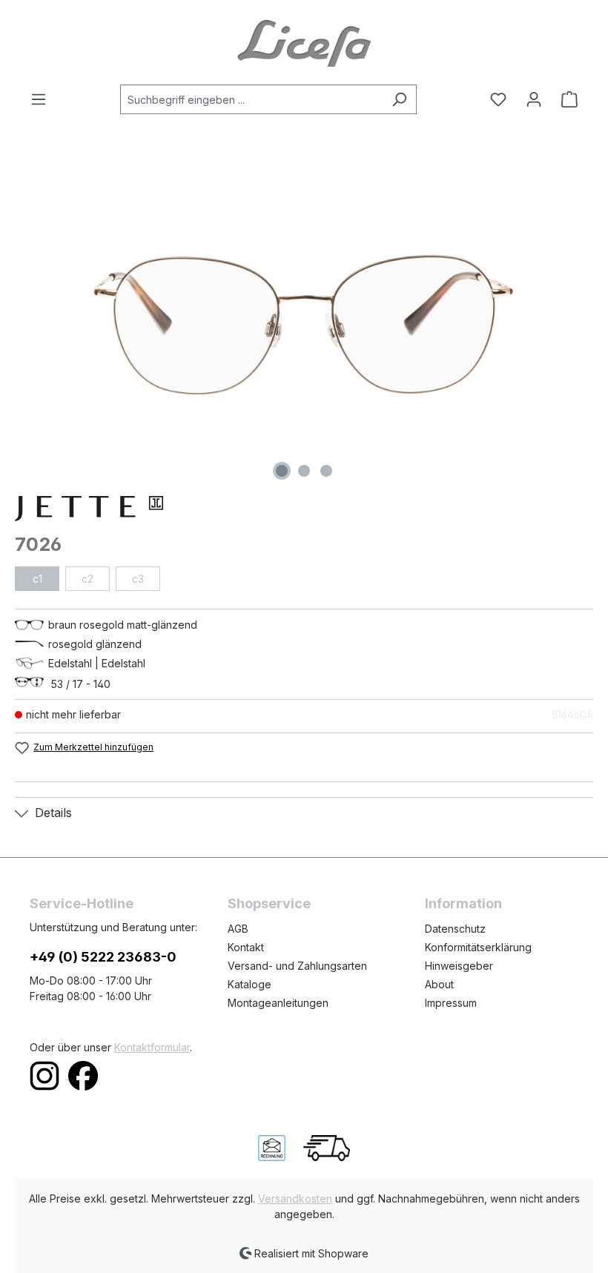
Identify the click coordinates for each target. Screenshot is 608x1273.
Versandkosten (295, 1198)
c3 (138, 578)
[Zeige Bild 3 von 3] (326, 471)
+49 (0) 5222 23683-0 (103, 957)
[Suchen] (399, 99)
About (439, 984)
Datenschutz (455, 928)
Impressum (451, 1002)
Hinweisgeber (459, 965)
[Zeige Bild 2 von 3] (304, 471)
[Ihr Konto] (534, 99)
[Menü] (43, 99)
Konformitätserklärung (478, 947)
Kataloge (249, 984)
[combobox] (251, 99)
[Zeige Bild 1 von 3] (282, 471)
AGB (238, 928)
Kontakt (246, 947)
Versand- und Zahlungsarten (297, 965)
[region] (304, 324)
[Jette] (304, 508)
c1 (37, 578)
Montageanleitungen (278, 1002)
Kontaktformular (152, 1047)
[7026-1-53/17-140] (303, 324)
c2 (87, 578)
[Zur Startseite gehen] (304, 42)
